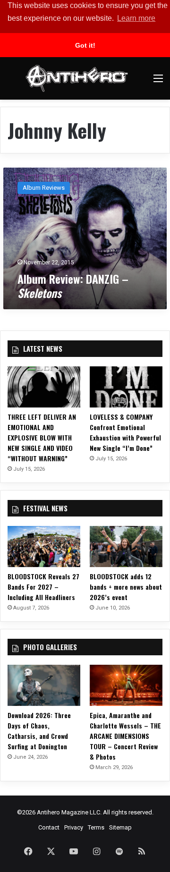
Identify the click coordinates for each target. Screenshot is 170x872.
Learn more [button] (136, 18)
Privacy (73, 827)
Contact (49, 827)
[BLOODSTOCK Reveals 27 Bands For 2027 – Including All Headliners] (44, 546)
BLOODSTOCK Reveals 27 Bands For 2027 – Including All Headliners (43, 586)
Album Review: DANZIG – (72, 285)
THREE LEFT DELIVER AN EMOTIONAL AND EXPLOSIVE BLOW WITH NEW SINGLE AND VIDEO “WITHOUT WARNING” (42, 437)
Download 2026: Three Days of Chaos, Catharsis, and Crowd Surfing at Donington (39, 730)
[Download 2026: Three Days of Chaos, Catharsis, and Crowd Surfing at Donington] (44, 685)
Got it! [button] (85, 45)
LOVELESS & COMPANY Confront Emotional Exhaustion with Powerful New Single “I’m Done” (125, 432)
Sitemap (120, 827)
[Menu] (158, 82)
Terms (96, 827)
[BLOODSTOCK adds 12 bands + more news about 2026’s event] (126, 546)
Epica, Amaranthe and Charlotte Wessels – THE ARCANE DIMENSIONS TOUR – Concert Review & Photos (125, 736)
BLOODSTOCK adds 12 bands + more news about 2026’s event (126, 586)
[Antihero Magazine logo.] (76, 78)
